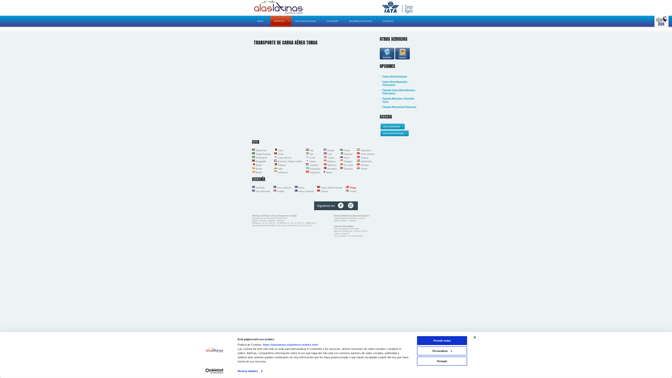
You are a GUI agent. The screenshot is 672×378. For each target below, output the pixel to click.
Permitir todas (442, 340)
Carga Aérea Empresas (394, 76)
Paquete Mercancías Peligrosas (399, 107)
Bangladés (261, 161)
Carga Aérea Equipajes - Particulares (395, 83)
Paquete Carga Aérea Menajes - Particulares (399, 91)
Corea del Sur (285, 157)
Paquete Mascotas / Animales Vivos (398, 100)
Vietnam (364, 165)
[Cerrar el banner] (475, 337)
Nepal (329, 172)
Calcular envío (391, 127)
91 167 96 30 (268, 223)
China (281, 154)
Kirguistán (315, 172)
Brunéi (259, 168)
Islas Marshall (263, 191)
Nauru (301, 187)
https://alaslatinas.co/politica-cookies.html (290, 344)
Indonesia (283, 172)
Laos (329, 154)
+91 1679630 (340, 236)
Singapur (348, 161)
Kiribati (280, 191)
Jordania (314, 165)
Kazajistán (315, 168)
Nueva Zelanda (306, 191)
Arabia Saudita (263, 154)
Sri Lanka (348, 165)
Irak (311, 150)
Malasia (331, 161)
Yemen (364, 168)
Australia (260, 187)
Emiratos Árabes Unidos (290, 161)
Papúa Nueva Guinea (331, 187)
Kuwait (330, 150)
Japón (313, 161)
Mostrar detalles (248, 371)
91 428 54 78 (283, 223)
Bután (259, 172)
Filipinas (282, 165)
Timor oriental (367, 154)
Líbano (330, 157)
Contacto (388, 21)
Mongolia (332, 168)
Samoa (324, 191)
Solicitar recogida (305, 21)
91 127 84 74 (297, 223)
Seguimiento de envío (360, 21)
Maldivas (332, 165)
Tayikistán (365, 150)
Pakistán (348, 154)
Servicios (279, 21)
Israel (312, 157)
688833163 (310, 223)
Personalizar (440, 350)
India (280, 168)
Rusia (346, 157)
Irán (311, 154)
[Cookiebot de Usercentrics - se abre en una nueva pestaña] (214, 371)
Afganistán (261, 150)
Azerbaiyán (261, 157)
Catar (280, 150)
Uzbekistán (366, 161)
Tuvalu (352, 191)
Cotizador (332, 21)
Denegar (442, 361)
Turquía (364, 157)
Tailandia (348, 168)
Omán (347, 150)
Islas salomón (284, 187)
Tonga (352, 187)
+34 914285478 (354, 236)
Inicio (260, 21)
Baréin (259, 165)
